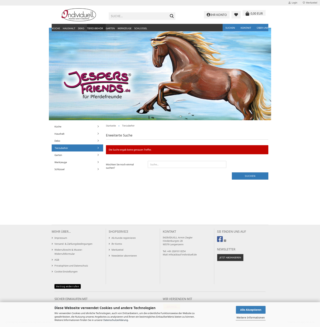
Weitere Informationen (250, 317)
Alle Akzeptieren (250, 309)
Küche (56, 28)
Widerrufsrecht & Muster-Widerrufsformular (68, 251)
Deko (81, 28)
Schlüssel (140, 28)
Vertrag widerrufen (67, 286)
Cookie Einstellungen (66, 271)
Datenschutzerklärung (115, 320)
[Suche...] (171, 16)
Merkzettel (311, 2)
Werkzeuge (124, 28)
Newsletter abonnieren (124, 255)
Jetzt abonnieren (230, 257)
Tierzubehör (95, 28)
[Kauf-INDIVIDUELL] (78, 14)
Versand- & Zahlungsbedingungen (73, 243)
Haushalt (69, 28)
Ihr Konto (116, 243)
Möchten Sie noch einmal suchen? (120, 166)
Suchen (230, 27)
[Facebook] (220, 240)
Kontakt (246, 27)
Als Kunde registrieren (123, 238)
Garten (110, 28)
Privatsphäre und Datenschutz (71, 265)
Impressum (60, 238)
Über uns (262, 27)
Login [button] (294, 2)
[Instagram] (225, 240)
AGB (56, 259)
